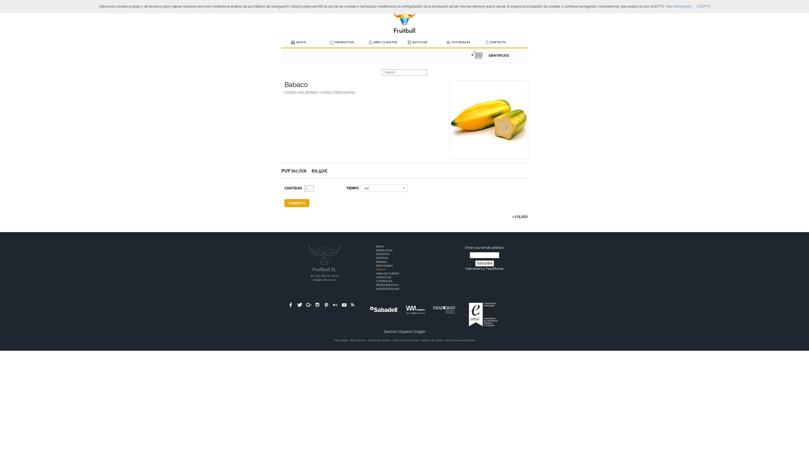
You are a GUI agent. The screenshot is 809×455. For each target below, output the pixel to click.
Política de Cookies (379, 340)
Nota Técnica (358, 340)
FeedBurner (495, 269)
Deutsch (390, 332)
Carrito (297, 203)
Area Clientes (385, 42)
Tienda (381, 269)
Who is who (384, 265)
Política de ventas (432, 340)
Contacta (498, 42)
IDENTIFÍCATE (499, 55)
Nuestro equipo (387, 288)
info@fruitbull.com (324, 279)
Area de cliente (387, 273)
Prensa (381, 262)
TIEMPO (352, 188)
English (420, 332)
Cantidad (293, 188)
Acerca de (383, 277)
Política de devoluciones (460, 340)
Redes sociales (387, 284)
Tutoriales (460, 42)
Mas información (679, 6)
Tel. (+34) (324, 275)
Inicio (301, 42)
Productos (344, 42)
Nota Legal (341, 340)
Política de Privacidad (405, 340)
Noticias (420, 42)
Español (405, 332)
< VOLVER (520, 217)
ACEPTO (704, 6)
